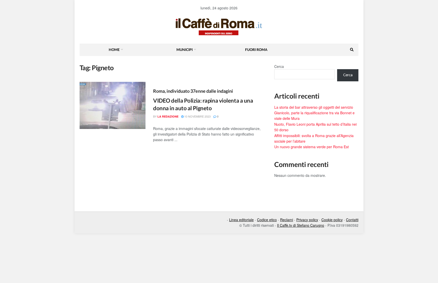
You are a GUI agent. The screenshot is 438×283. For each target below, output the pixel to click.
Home (114, 49)
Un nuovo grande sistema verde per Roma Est (311, 146)
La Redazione (167, 116)
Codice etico (267, 219)
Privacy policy (307, 219)
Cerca (279, 66)
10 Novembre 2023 (197, 116)
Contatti (352, 219)
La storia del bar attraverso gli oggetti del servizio (313, 107)
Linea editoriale (241, 219)
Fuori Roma (256, 49)
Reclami (286, 219)
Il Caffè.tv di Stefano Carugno (300, 225)
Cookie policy (332, 219)
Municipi (184, 49)
